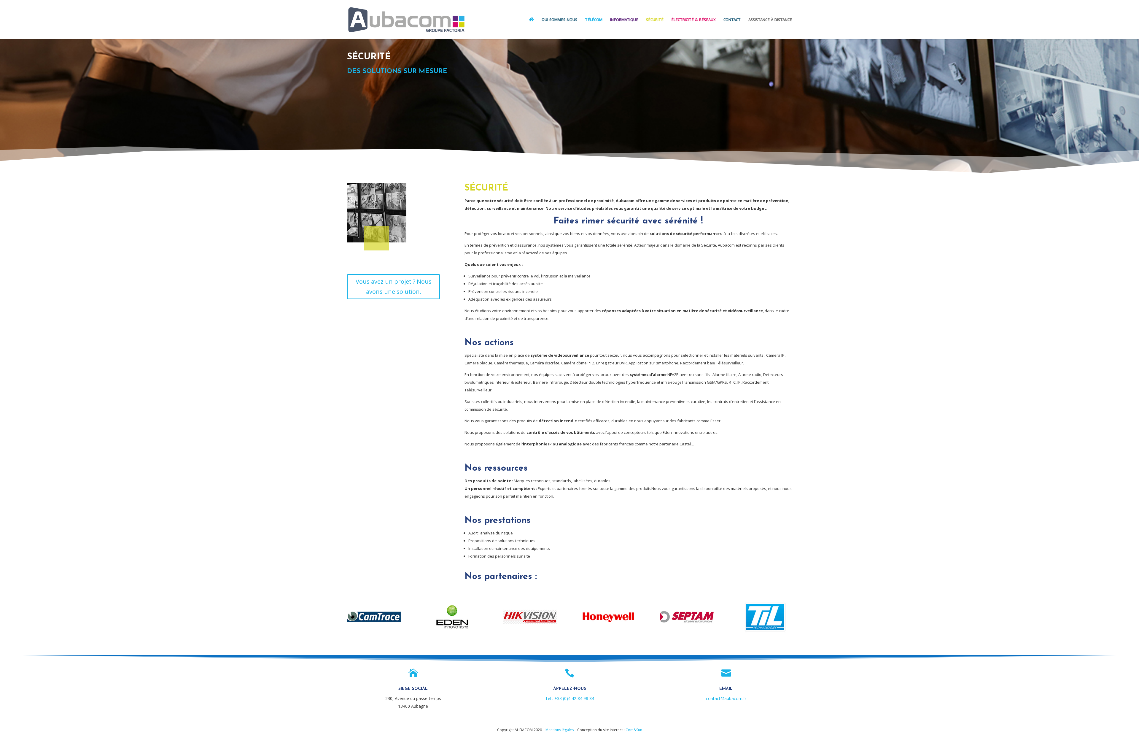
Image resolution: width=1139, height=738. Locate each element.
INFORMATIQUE (624, 20)
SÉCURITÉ (655, 20)
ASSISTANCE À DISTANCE (770, 20)
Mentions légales (559, 729)
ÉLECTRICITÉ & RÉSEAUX (693, 20)
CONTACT (732, 20)
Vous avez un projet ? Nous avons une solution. (394, 286)
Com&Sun (634, 729)
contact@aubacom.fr (726, 698)
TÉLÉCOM (593, 20)
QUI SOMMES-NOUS (559, 20)
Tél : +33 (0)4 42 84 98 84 (569, 698)
